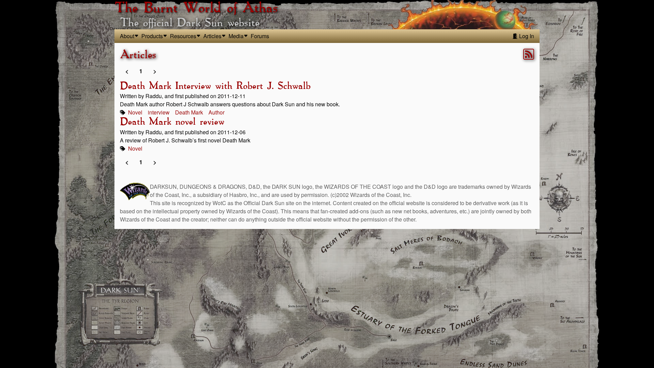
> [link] (154, 71)
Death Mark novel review (172, 122)
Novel (135, 112)
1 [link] (140, 71)
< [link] (126, 71)
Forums (260, 36)
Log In (526, 36)
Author (216, 112)
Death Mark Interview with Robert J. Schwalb (215, 86)
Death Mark (189, 112)
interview (159, 112)
